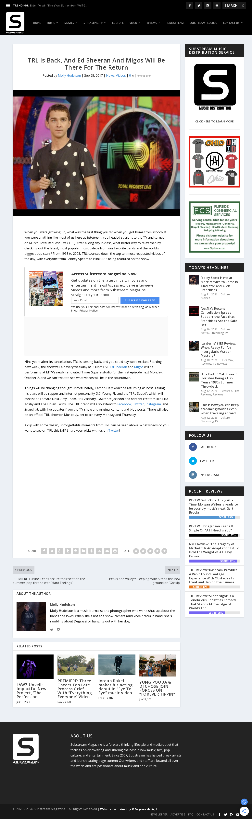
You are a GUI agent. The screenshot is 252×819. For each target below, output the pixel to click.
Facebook (124, 404)
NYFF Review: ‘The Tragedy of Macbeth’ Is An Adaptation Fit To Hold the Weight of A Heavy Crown (214, 550)
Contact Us (231, 23)
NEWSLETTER (159, 814)
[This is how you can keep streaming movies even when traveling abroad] (194, 407)
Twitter (138, 404)
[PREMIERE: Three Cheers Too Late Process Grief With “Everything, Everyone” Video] (75, 664)
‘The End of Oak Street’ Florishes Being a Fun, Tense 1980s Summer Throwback (218, 380)
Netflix (205, 333)
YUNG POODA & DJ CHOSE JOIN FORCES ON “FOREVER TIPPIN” (157, 688)
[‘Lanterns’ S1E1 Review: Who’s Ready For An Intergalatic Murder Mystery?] (194, 346)
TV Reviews (220, 363)
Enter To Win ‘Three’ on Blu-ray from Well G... (58, 5)
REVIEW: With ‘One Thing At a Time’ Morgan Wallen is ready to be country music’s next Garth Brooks (213, 506)
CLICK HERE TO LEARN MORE (214, 121)
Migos (138, 367)
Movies (69, 23)
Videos (121, 75)
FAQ (191, 814)
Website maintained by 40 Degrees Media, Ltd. (130, 809)
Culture (118, 23)
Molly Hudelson (69, 75)
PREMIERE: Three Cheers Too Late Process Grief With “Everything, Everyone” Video (75, 688)
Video (133, 23)
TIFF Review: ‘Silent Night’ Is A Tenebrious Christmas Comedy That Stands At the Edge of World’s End (212, 602)
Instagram (153, 404)
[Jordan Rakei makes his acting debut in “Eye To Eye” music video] (116, 664)
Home (37, 23)
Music (51, 23)
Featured (226, 391)
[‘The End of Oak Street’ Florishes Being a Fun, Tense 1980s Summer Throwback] (194, 376)
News (110, 75)
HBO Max (227, 360)
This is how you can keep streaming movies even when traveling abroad (220, 409)
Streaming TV (93, 23)
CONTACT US (205, 814)
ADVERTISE (177, 814)
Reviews (151, 23)
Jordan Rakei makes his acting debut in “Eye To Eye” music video (115, 686)
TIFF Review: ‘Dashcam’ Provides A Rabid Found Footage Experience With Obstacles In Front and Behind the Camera (213, 576)
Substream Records (203, 23)
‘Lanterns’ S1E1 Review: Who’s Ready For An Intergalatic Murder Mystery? (218, 349)
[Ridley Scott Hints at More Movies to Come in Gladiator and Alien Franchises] (194, 280)
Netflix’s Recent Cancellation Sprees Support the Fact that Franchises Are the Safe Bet (219, 316)
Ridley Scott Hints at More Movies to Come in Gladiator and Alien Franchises (219, 284)
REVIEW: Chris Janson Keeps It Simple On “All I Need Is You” (211, 528)
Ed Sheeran (118, 367)
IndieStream (175, 23)
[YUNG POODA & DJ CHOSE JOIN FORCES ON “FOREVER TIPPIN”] (157, 665)
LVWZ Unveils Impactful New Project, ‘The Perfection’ (31, 690)
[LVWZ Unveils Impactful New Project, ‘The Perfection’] (35, 666)
